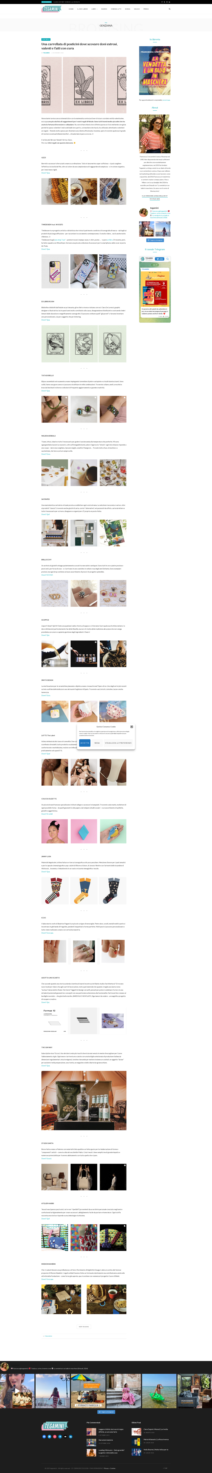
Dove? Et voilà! (47, 814)
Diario (104, 9)
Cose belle (46, 39)
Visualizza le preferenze (118, 743)
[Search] (169, 9)
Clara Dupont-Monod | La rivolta (156, 1429)
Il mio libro (82, 9)
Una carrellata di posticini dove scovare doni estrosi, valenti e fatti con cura (79, 46)
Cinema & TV (116, 9)
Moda (127, 9)
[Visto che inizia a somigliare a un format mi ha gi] (88, 1391)
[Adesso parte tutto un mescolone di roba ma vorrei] (124, 1391)
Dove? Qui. (45, 635)
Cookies (112, 1468)
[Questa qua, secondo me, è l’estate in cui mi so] (159, 1391)
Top (165, 1468)
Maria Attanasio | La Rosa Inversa (66, 2)
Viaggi (137, 9)
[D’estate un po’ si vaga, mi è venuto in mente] (195, 1391)
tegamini (46, 53)
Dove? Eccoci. (46, 1158)
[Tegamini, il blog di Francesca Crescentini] (51, 9)
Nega (97, 743)
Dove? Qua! (45, 754)
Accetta (84, 743)
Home (71, 9)
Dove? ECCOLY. (47, 575)
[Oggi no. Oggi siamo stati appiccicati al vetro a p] (163, 229)
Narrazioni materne (106, 1440)
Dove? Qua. (45, 173)
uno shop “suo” (60, 240)
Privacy (106, 1468)
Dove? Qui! (45, 514)
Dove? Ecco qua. (47, 933)
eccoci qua (166, 100)
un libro (110, 240)
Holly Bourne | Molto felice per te (156, 1450)
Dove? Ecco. (45, 454)
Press (146, 9)
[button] (132, 727)
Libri (94, 9)
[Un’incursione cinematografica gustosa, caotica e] (146, 229)
